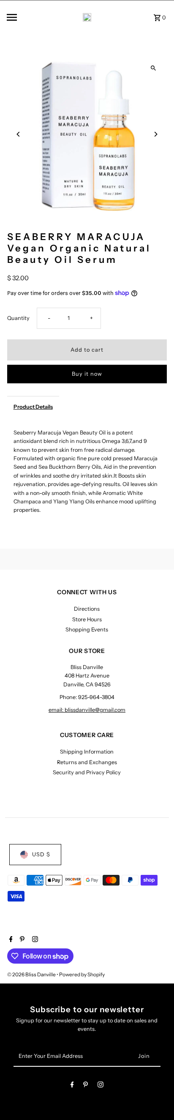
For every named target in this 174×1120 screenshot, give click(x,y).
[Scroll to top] (156, 1097)
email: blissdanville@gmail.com (87, 710)
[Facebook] (10, 940)
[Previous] (18, 134)
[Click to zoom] (153, 68)
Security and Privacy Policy (87, 772)
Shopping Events (86, 629)
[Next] (155, 134)
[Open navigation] (23, 17)
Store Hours (87, 619)
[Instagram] (34, 940)
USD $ (41, 854)
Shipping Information (87, 751)
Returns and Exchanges (87, 762)
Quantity (18, 318)
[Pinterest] (21, 940)
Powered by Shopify (82, 974)
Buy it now (87, 374)
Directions (87, 609)
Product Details (33, 407)
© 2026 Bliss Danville (32, 974)
